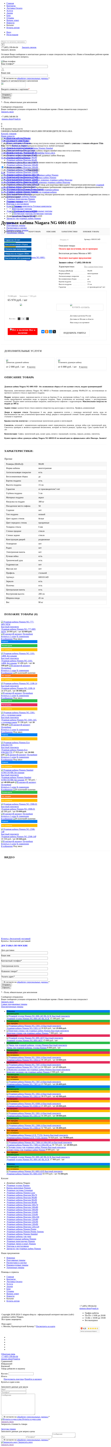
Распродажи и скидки (16, 228)
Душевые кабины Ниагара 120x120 (22, 1227)
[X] (54, 331)
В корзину (38, 307)
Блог (8, 15)
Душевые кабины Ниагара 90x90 (21, 1200)
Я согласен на (27, 78)
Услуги (9, 10)
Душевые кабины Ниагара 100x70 (22, 1205)
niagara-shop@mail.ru (11, 119)
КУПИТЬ (85, 307)
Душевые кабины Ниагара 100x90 (22, 1210)
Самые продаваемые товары (14, 1004)
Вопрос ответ (12, 20)
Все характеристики (93, 266)
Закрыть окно (7, 112)
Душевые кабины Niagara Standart (22, 1234)
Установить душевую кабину (70, 362)
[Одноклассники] (46, 331)
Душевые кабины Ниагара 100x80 (22, 1207)
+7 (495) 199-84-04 (9, 1356)
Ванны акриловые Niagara (18, 1188)
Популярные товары (15, 225)
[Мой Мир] (50, 331)
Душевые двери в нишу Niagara (21, 1244)
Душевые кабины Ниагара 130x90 (22, 1224)
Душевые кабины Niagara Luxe (20, 1193)
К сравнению (23, 636)
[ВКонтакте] (43, 331)
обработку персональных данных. (32, 78)
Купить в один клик (31, 1419)
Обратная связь (8, 1354)
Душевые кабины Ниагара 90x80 (21, 1197)
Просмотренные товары (12, 1006)
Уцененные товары (15, 233)
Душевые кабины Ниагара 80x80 (21, 1202)
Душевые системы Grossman (19, 1190)
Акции (9, 13)
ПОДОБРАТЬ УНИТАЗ (74, 333)
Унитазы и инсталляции (17, 1246)
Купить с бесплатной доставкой (47, 319)
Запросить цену (25, 1442)
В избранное (7, 639)
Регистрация (12, 34)
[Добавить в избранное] (49, 240)
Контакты (11, 6)
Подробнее (28, 634)
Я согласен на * (27, 1417)
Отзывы (10, 18)
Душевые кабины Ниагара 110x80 (22, 1212)
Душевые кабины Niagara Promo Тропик (25, 1231)
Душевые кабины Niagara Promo (21, 1229)
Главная (10, 3)
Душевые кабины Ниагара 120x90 (22, 1222)
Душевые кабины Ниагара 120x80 (22, 1219)
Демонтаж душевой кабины (17, 362)
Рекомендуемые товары (17, 230)
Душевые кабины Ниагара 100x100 (22, 1217)
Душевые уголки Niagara (18, 1185)
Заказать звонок (29, 47)
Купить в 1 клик (8, 636)
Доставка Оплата (14, 8)
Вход (8, 32)
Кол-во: (12, 319)
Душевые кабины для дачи (18, 1236)
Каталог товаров (8, 133)
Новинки (10, 223)
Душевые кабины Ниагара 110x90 (22, 1214)
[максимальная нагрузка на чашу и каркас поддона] (28, 502)
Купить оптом (12, 27)
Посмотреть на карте (45, 1326)
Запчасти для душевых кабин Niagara (23, 1248)
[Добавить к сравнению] (49, 246)
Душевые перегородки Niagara (20, 1241)
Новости (10, 23)
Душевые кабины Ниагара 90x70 (21, 1195)
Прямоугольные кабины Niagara (21, 1239)
